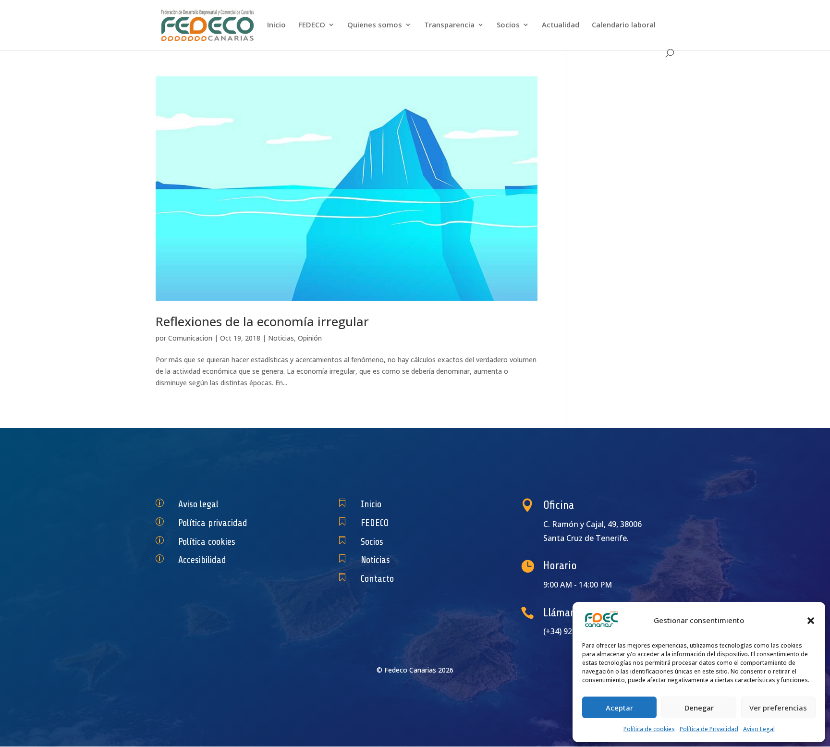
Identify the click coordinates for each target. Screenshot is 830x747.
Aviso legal (198, 504)
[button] (811, 620)
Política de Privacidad (709, 729)
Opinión (310, 338)
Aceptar (619, 707)
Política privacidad (212, 522)
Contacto (377, 578)
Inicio (276, 25)
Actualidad (560, 25)
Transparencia (449, 25)
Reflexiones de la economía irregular (262, 321)
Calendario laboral (624, 25)
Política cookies (206, 541)
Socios (508, 25)
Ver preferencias (778, 707)
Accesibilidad (202, 559)
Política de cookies (649, 729)
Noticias (281, 338)
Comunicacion (190, 338)
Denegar (699, 707)
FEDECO (311, 25)
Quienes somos (374, 25)
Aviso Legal (759, 729)
